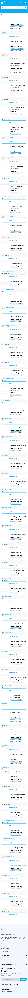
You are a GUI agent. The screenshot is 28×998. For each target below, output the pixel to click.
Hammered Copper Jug (17, 410)
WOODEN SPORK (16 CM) (17, 147)
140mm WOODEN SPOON (17, 245)
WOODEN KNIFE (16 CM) (17, 186)
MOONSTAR (4, 703)
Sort (23, 17)
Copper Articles (15, 812)
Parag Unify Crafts (6, 400)
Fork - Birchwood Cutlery (17, 63)
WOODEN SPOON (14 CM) (17, 107)
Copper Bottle (14, 830)
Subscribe (23, 979)
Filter (26, 17)
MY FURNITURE (5, 725)
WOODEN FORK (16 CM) (16, 206)
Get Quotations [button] (14, 10)
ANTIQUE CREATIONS (6, 767)
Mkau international (6, 418)
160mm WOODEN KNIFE (17, 334)
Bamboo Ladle (14, 883)
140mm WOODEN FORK (16, 281)
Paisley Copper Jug (16, 552)
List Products (23, 10)
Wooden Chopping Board (17, 754)
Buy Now (14, 708)
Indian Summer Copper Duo (18, 659)
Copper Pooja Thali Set (17, 848)
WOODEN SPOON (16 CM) (17, 127)
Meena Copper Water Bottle (18, 481)
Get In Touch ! (5, 984)
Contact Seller (15, 36)
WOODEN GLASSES (15, 713)
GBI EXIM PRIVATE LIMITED (8, 785)
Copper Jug (13, 776)
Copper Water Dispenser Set (18, 865)
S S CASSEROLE (15, 695)
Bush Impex (4, 891)
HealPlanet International (7, 117)
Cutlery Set (13, 735)
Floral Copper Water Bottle (18, 517)
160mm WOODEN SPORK (17, 370)
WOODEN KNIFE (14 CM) (17, 166)
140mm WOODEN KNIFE (17, 317)
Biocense (4, 32)
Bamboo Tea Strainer (16, 901)
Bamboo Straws (15, 20)
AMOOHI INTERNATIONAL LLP (8, 253)
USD (21, 2)
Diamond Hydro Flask (16, 499)
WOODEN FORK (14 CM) (16, 226)
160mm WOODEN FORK (16, 263)
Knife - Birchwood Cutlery (18, 41)
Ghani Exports (5, 745)
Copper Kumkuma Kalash (17, 794)
